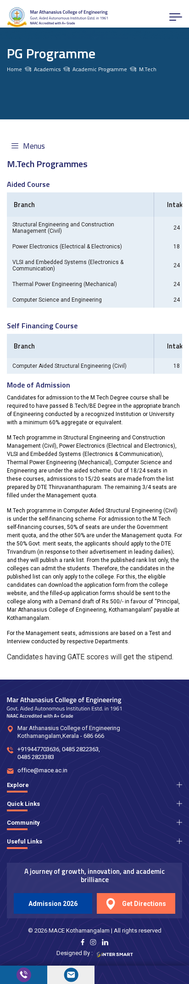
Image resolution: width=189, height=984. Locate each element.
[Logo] (57, 17)
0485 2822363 (80, 749)
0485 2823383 (35, 756)
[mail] (70, 975)
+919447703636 (38, 749)
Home (14, 69)
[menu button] (175, 17)
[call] (23, 975)
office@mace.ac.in (42, 770)
